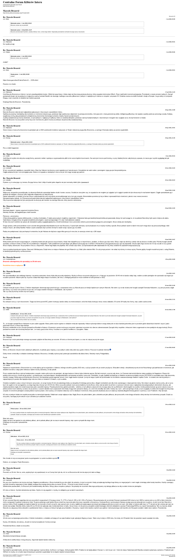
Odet (12, 436)
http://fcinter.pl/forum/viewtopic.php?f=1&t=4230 (16, 13)
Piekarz (13, 408)
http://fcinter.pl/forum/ (8, 6)
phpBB (14, 555)
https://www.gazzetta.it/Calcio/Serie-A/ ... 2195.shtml (20, 80)
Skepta (13, 74)
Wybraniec (14, 23)
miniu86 (13, 314)
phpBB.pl (19, 556)
